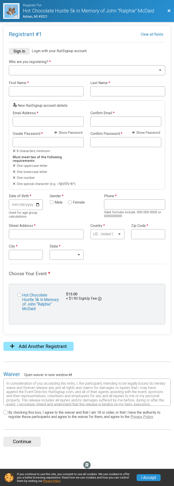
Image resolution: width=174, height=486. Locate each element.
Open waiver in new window (46, 375)
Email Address (25, 113)
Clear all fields (152, 34)
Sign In (19, 51)
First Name (19, 83)
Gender (56, 196)
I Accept (148, 477)
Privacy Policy (141, 417)
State (55, 246)
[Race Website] (13, 11)
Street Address (22, 226)
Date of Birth (20, 196)
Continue (22, 441)
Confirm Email (102, 113)
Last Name (100, 83)
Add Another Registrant (42, 346)
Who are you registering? (30, 62)
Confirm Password (106, 134)
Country (97, 226)
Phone (110, 196)
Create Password (28, 134)
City (13, 246)
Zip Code (139, 226)
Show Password (70, 133)
